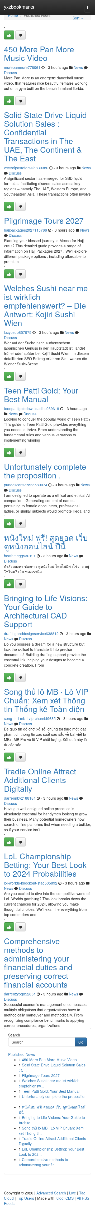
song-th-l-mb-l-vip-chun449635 (30, 718)
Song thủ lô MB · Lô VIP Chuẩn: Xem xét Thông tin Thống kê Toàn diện (46, 700)
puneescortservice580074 (25, 484)
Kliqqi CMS (64, 1198)
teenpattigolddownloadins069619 (31, 408)
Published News (21, 1054)
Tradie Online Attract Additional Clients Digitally (40, 779)
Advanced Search (51, 1192)
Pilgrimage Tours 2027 (44, 220)
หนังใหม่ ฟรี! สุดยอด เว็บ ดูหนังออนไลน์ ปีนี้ (46, 542)
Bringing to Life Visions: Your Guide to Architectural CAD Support (45, 611)
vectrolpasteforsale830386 (26, 167)
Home (13, 15)
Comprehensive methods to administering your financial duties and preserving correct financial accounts (38, 962)
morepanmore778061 (22, 67)
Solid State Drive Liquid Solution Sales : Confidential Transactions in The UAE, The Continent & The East (45, 136)
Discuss (10, 72)
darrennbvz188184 (20, 798)
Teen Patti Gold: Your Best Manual (41, 395)
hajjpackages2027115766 (25, 230)
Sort (76, 18)
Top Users (25, 1198)
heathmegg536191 (20, 555)
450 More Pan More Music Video (39, 53)
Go (80, 1042)
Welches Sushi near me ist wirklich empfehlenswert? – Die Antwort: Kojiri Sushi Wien (46, 305)
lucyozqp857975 (17, 332)
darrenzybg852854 (20, 994)
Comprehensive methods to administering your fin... (43, 1162)
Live (72, 1192)
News (78, 67)
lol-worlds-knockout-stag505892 (30, 883)
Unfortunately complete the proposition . (45, 471)
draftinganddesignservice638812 (31, 633)
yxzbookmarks (19, 6)
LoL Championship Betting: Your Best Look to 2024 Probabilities (45, 864)
